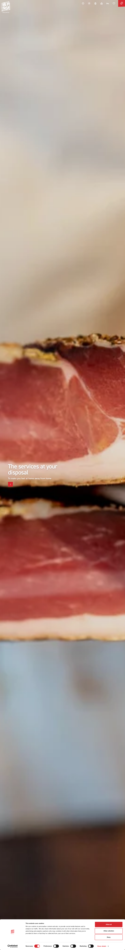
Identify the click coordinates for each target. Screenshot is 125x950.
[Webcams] (95, 3)
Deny (108, 937)
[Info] (83, 3)
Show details (101, 946)
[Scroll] (10, 484)
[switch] (56, 946)
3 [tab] (121, 479)
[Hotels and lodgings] (108, 3)
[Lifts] (102, 3)
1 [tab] (121, 476)
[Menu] (121, 3)
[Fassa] (5, 7)
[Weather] (89, 3)
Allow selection (109, 931)
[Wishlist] (114, 3)
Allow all (109, 924)
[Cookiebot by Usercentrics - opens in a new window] (12, 946)
